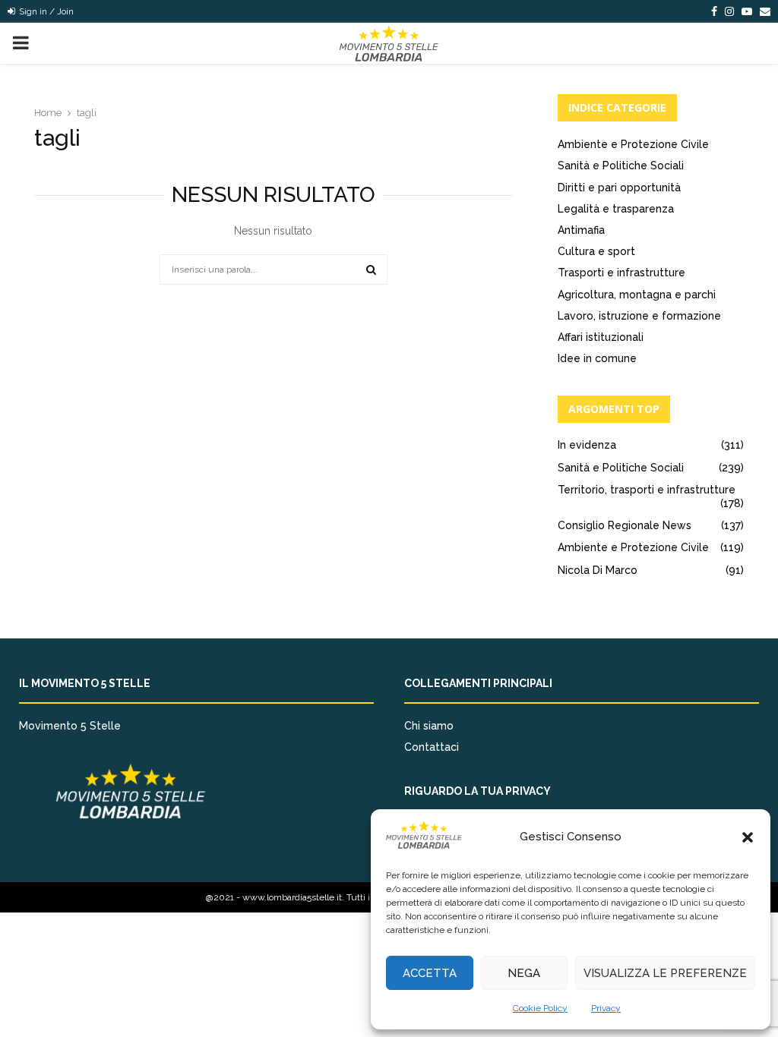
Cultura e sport (596, 251)
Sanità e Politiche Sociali (621, 165)
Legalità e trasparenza (616, 209)
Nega (524, 973)
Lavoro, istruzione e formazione (639, 316)
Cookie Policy (540, 1008)
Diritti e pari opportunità (619, 187)
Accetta (430, 973)
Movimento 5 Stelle (70, 726)
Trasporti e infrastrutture (621, 272)
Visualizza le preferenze (665, 973)
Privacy (606, 1008)
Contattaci (431, 747)
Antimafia (581, 230)
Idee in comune (597, 358)
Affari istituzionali (601, 337)
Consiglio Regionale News (624, 525)
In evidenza (587, 445)
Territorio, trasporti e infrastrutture (646, 490)
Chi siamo (429, 726)
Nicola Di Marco (597, 570)
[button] (747, 837)
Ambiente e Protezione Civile (633, 144)
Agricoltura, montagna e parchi (637, 294)
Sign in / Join (45, 11)
